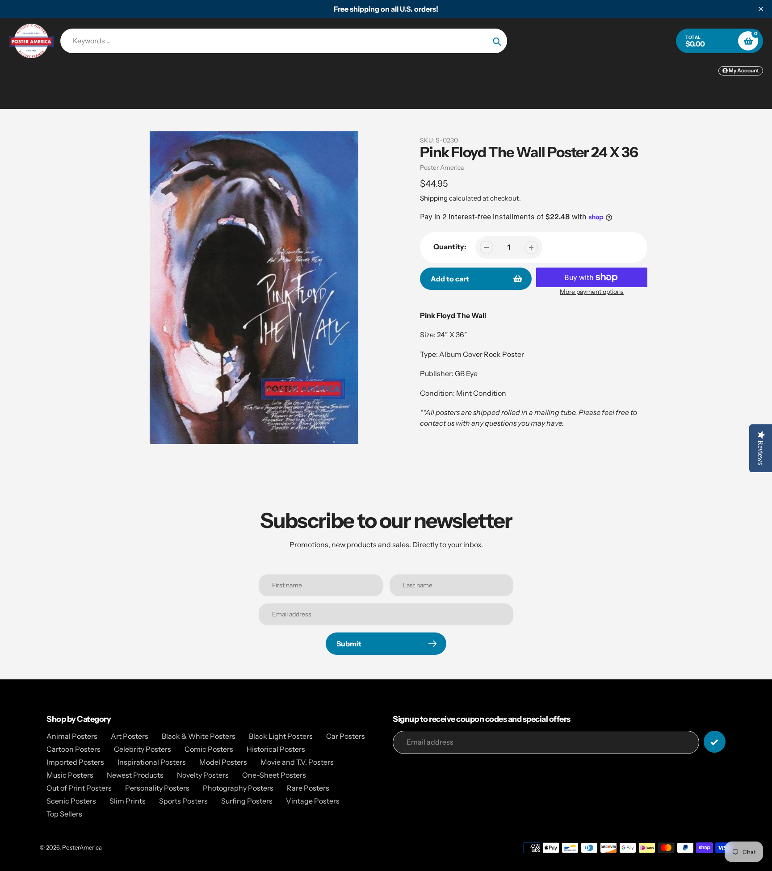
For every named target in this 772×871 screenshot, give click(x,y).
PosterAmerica (82, 847)
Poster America (442, 167)
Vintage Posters (313, 800)
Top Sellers (64, 813)
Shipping (434, 198)
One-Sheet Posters (274, 774)
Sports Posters (183, 800)
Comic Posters (209, 749)
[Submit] (715, 742)
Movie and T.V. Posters (297, 762)
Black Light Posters (281, 736)
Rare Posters (308, 787)
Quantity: (449, 246)
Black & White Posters (198, 736)
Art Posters (129, 736)
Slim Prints (127, 800)
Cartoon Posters (73, 749)
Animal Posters (71, 736)
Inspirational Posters (151, 762)
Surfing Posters (247, 800)
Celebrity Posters (142, 749)
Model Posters (223, 762)
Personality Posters (157, 787)
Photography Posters (238, 787)
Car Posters (345, 736)
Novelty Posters (203, 774)
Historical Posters (276, 749)
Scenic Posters (71, 800)
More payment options (592, 292)
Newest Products (135, 774)
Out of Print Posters (79, 787)
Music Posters (69, 774)
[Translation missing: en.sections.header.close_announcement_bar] (760, 8)
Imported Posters (75, 762)
